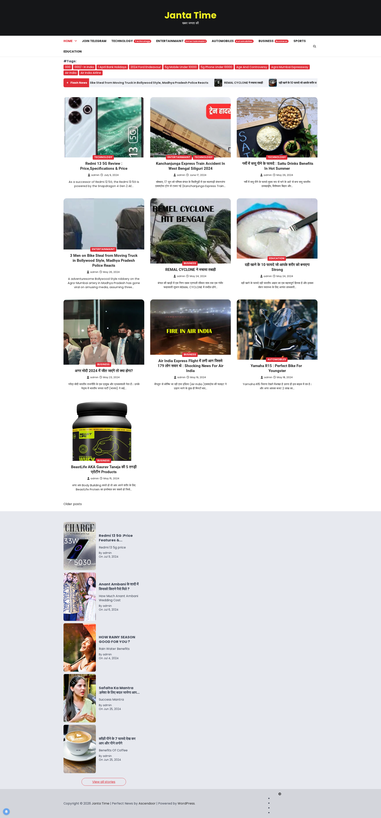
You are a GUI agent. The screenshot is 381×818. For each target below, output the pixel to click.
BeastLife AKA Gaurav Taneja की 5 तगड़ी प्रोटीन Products (104, 469)
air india (70, 73)
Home (68, 41)
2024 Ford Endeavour (146, 67)
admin (95, 175)
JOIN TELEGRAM (94, 41)
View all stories (103, 782)
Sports (299, 41)
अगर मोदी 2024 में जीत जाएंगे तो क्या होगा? (104, 370)
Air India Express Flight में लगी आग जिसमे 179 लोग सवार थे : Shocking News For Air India (190, 366)
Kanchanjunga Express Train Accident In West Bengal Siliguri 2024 (190, 166)
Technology (130, 41)
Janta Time (190, 15)
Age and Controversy (251, 67)
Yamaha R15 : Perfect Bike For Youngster (276, 368)
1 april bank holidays (112, 67)
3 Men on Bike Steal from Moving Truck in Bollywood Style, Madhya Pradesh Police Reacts (104, 260)
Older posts (73, 504)
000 (67, 67)
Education (73, 51)
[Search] (315, 46)
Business (273, 41)
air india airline (91, 73)
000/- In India (84, 67)
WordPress (186, 803)
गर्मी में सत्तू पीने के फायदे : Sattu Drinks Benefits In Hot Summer (277, 166)
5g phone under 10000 (216, 67)
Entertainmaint (181, 41)
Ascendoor (147, 803)
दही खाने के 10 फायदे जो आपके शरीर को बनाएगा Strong (247, 83)
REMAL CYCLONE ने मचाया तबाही (184, 83)
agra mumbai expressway (289, 67)
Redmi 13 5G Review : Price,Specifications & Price (103, 166)
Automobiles (232, 41)
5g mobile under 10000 (181, 67)
